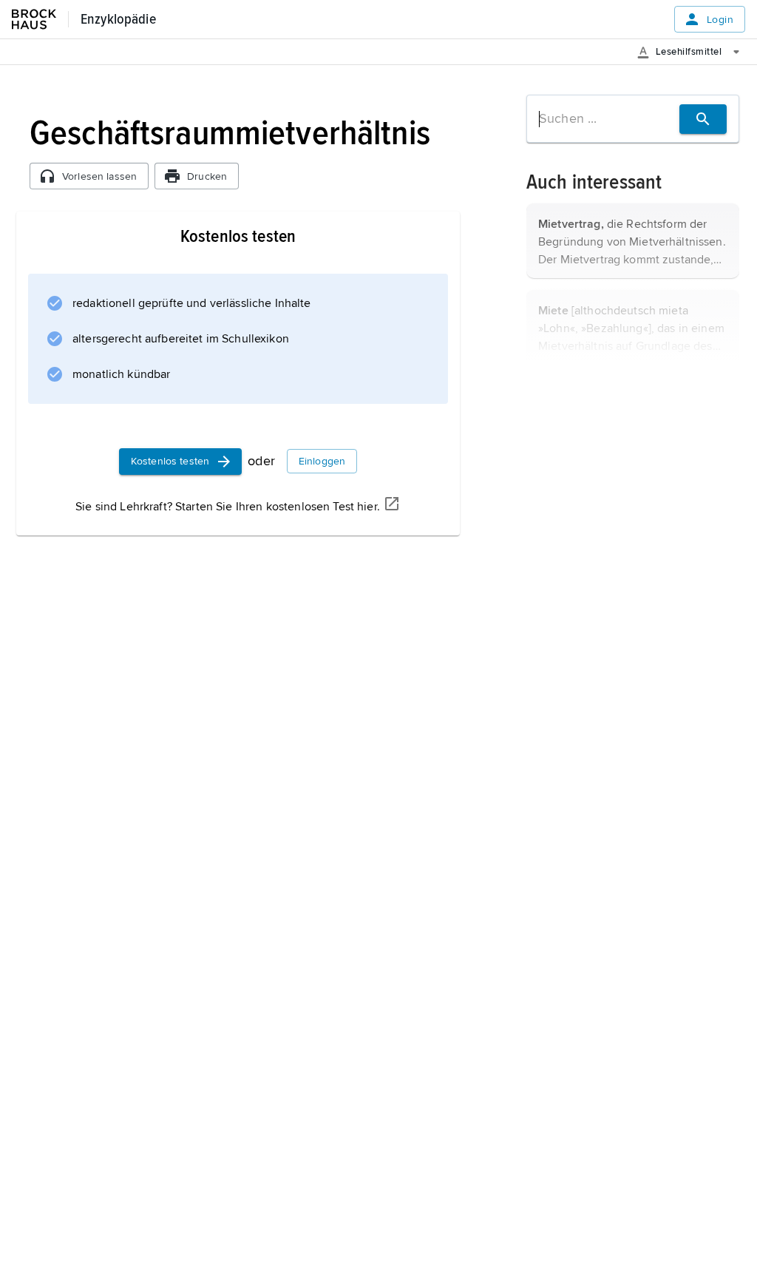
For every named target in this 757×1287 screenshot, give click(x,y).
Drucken (207, 176)
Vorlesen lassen (99, 176)
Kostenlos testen (170, 461)
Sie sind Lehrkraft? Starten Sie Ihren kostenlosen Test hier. (227, 506)
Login (720, 19)
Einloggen (322, 461)
